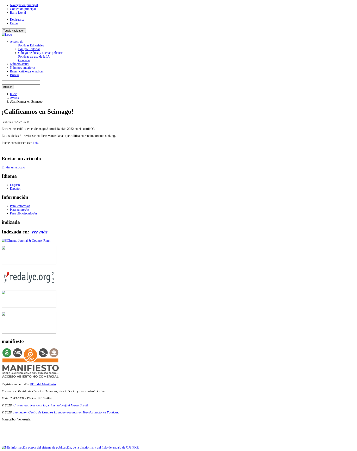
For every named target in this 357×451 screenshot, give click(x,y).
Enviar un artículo (13, 167)
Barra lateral (18, 12)
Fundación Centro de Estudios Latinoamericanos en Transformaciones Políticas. (66, 412)
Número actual (19, 64)
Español (15, 188)
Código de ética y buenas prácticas (40, 52)
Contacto (24, 60)
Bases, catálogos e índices (27, 71)
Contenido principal (23, 9)
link (35, 142)
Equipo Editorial (29, 49)
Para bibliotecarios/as (23, 213)
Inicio (13, 94)
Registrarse (17, 19)
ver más (40, 231)
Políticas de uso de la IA (34, 56)
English (15, 185)
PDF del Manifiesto (43, 384)
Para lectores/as (20, 206)
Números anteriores (22, 67)
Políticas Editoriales (31, 45)
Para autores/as (19, 209)
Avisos (14, 97)
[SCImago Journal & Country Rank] (26, 240)
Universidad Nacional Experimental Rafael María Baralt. (51, 405)
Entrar (14, 23)
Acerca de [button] (16, 41)
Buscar (14, 75)
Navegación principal (24, 5)
